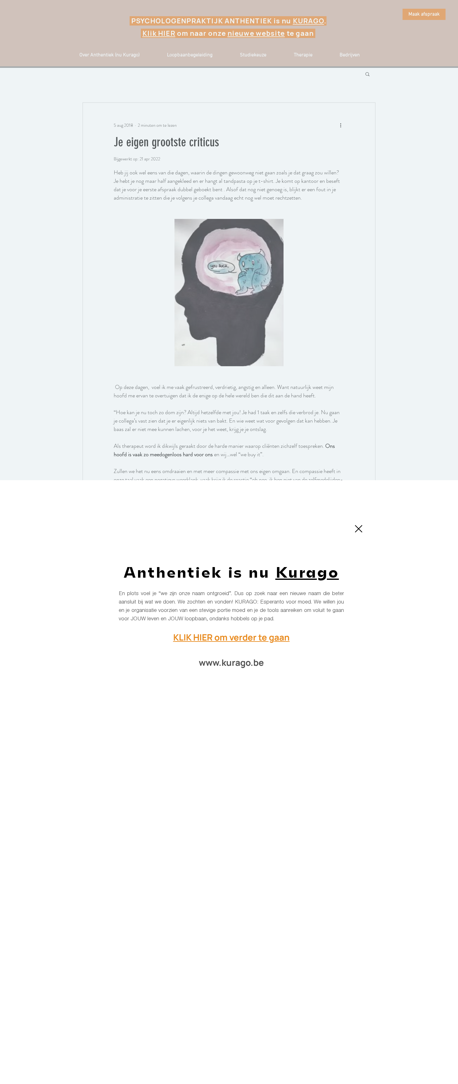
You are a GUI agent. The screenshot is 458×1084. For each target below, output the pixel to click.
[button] (358, 528)
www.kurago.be (231, 662)
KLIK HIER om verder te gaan (231, 637)
